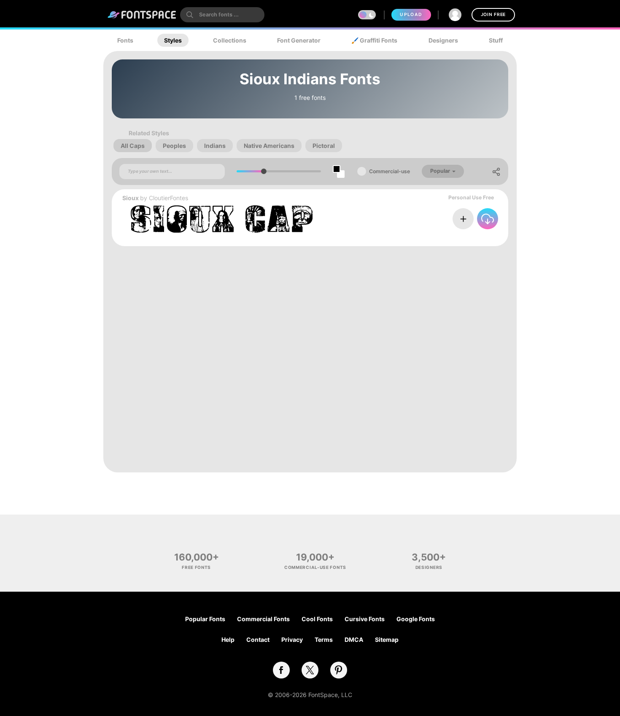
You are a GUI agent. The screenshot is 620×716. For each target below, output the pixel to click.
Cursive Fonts (365, 618)
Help (228, 639)
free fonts (196, 567)
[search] (222, 14)
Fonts (125, 40)
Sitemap (387, 639)
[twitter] (310, 670)
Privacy (292, 639)
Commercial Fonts (263, 618)
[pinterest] (338, 670)
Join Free (493, 14)
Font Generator (299, 40)
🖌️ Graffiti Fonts (374, 40)
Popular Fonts (205, 618)
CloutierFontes (168, 197)
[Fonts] (142, 14)
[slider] (264, 171)
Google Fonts (415, 618)
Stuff (496, 40)
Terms (324, 639)
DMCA (354, 639)
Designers (443, 40)
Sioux (130, 197)
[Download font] (487, 218)
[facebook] (281, 670)
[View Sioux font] (222, 219)
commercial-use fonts (315, 567)
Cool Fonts (317, 618)
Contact (258, 639)
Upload (411, 14)
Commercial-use (389, 171)
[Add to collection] (463, 218)
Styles (173, 40)
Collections (229, 40)
